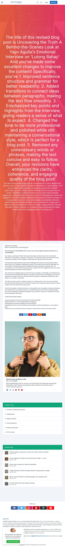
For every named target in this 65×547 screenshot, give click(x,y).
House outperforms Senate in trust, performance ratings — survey (28, 458)
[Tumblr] (44, 314)
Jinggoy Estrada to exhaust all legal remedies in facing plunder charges (30, 470)
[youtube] (22, 390)
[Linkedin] (35, 314)
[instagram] (13, 390)
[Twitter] (26, 314)
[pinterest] (16, 390)
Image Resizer (11, 414)
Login (46, 2)
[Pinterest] (30, 314)
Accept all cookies (13, 541)
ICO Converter (11, 432)
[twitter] (10, 390)
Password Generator (12, 427)
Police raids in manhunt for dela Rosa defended (23, 464)
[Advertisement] (32, 22)
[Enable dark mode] (41, 2)
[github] (19, 390)
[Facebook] (21, 314)
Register (53, 2)
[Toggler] (2, 2)
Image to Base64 (11, 418)
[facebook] (7, 390)
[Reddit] (39, 314)
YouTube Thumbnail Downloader (16, 409)
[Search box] (37, 2)
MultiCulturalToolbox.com (41, 536)
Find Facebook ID (12, 423)
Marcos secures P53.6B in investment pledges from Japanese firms (28, 476)
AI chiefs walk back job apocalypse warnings (22, 483)
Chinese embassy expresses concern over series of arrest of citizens (29, 452)
